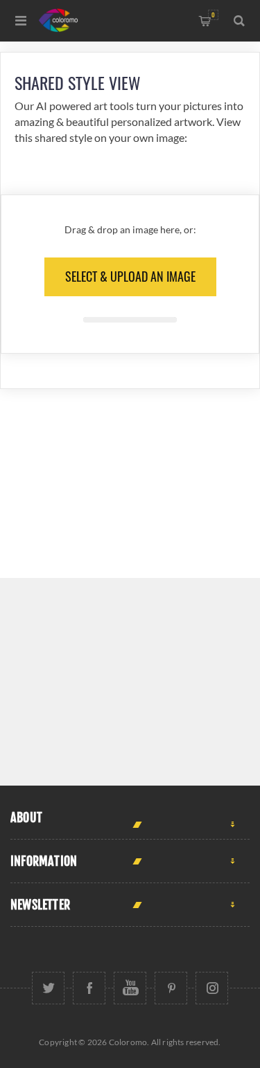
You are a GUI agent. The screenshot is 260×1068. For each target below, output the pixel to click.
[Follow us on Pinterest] (171, 988)
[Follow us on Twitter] (48, 988)
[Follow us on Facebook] (89, 988)
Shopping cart (213, 15)
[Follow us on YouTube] (130, 988)
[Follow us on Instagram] (212, 988)
